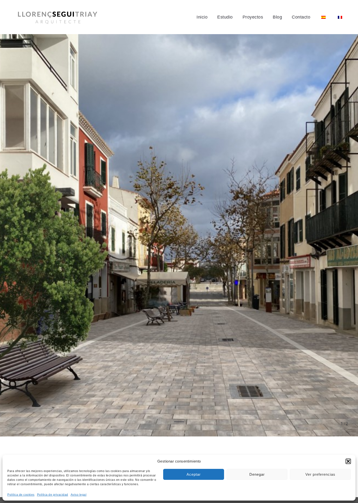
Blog (277, 17)
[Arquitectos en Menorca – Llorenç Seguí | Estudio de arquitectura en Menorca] (58, 17)
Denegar (257, 474)
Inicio (202, 17)
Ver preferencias (320, 474)
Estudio (225, 17)
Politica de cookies (21, 494)
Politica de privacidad (52, 494)
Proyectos (253, 17)
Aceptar (194, 474)
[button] (348, 461)
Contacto (301, 17)
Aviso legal (79, 494)
